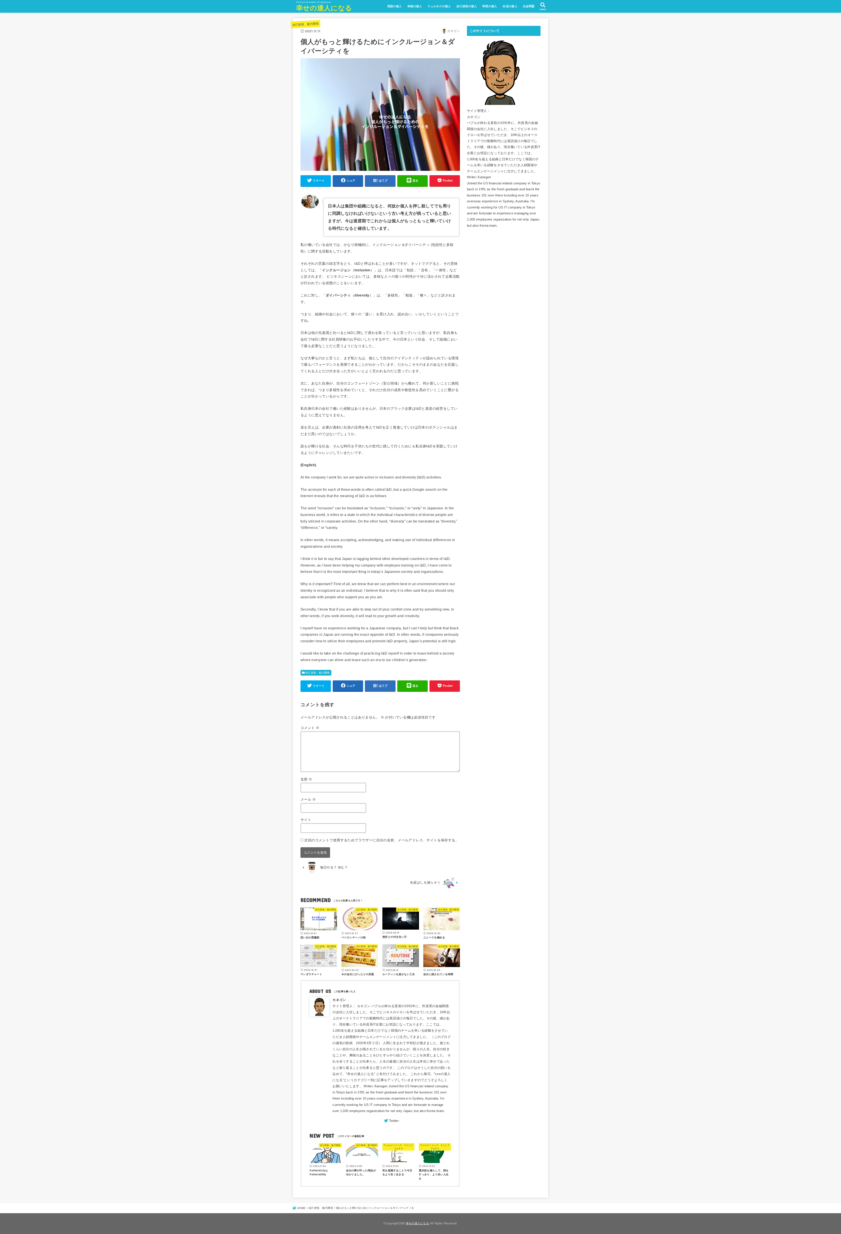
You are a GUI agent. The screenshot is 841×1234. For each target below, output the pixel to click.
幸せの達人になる (324, 8)
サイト (305, 820)
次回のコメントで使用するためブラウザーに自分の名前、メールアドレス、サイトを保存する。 (381, 840)
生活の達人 (510, 6)
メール (308, 799)
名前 (306, 779)
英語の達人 (394, 6)
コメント (309, 728)
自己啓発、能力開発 (305, 24)
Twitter (394, 1121)
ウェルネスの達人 (439, 6)
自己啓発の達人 (466, 6)
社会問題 (529, 6)
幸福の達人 (414, 6)
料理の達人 (489, 6)
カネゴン (339, 1000)
